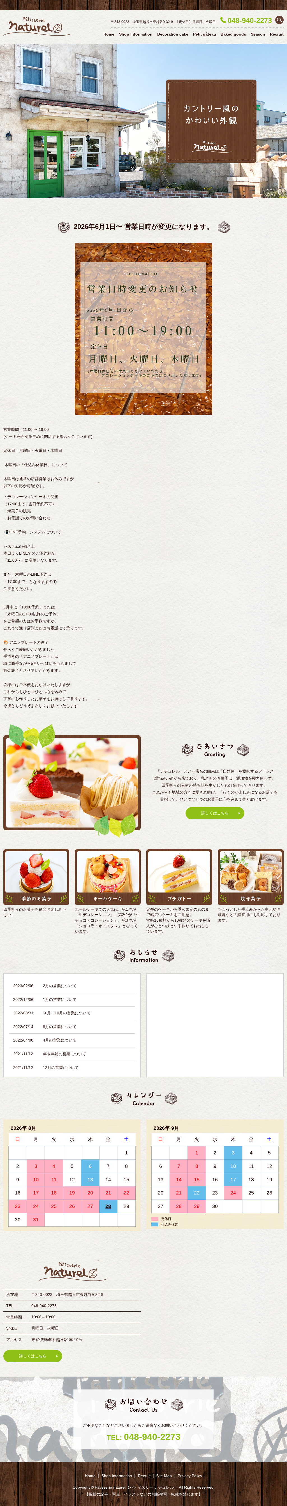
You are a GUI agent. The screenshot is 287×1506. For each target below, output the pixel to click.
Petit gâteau (204, 34)
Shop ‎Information (135, 34)
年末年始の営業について (64, 1054)
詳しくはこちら (215, 813)
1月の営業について (60, 999)
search (279, 20)
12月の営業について (61, 1067)
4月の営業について (60, 1040)
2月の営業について (60, 986)
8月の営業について (60, 1026)
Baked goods (233, 34)
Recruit (277, 34)
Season (258, 34)
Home (108, 34)
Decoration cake (172, 34)
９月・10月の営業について (67, 1013)
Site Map (164, 1476)
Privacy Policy (190, 1476)
